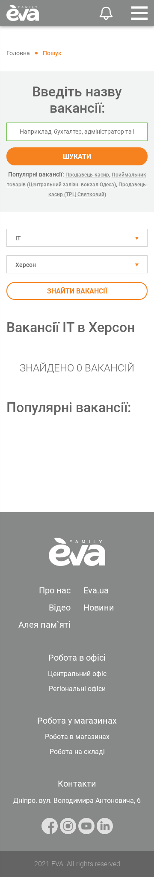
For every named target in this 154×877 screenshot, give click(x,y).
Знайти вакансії (77, 291)
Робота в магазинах (77, 737)
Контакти (77, 783)
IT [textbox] (18, 238)
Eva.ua (96, 590)
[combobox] (77, 238)
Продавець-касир (87, 175)
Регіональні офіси (77, 689)
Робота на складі (77, 752)
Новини (98, 607)
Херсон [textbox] (25, 264)
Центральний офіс (77, 674)
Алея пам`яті (44, 625)
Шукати (77, 157)
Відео (60, 607)
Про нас (55, 590)
